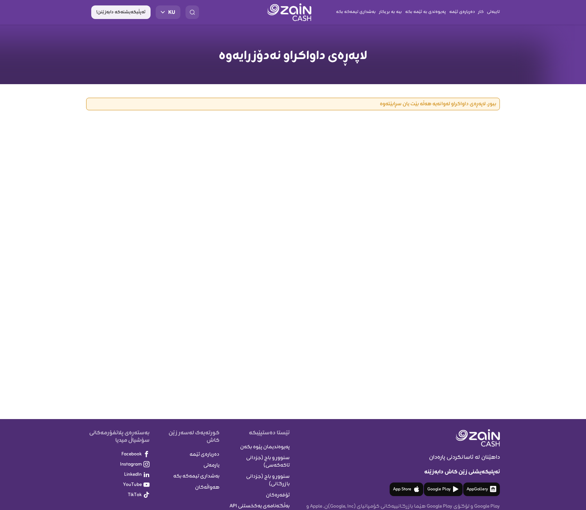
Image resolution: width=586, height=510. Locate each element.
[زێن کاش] (289, 12)
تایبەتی (493, 12)
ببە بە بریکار (390, 12)
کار (481, 12)
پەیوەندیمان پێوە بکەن (265, 447)
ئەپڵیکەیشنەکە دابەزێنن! (120, 12)
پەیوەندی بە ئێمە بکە (425, 12)
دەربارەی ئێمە (462, 12)
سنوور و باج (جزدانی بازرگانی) (268, 480)
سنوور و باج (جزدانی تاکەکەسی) (268, 462)
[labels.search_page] (192, 12)
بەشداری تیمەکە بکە (356, 12)
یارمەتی (211, 465)
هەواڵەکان (207, 487)
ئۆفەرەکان (278, 495)
